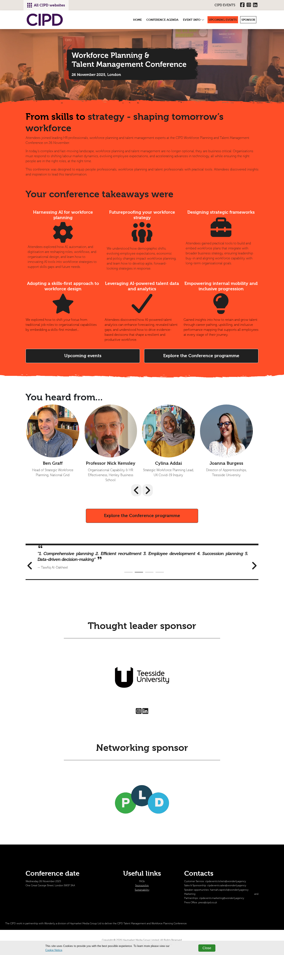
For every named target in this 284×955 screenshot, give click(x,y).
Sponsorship (142, 885)
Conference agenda (162, 19)
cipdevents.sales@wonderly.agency (226, 885)
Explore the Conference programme (201, 355)
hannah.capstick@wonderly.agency (229, 890)
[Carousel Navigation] (142, 490)
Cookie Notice (53, 950)
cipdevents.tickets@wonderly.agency (225, 881)
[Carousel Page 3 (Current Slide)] (149, 572)
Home (137, 19)
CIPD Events (225, 5)
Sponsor (248, 19)
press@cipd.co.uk (207, 902)
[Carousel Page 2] (139, 572)
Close (207, 948)
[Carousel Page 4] (160, 572)
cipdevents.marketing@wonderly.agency (221, 898)
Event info (192, 19)
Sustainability (142, 890)
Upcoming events (223, 19)
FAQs (142, 881)
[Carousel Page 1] (128, 572)
